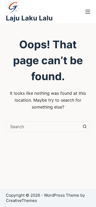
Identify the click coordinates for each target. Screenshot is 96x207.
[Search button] (84, 126)
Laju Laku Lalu (29, 18)
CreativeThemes (21, 200)
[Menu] (87, 11)
